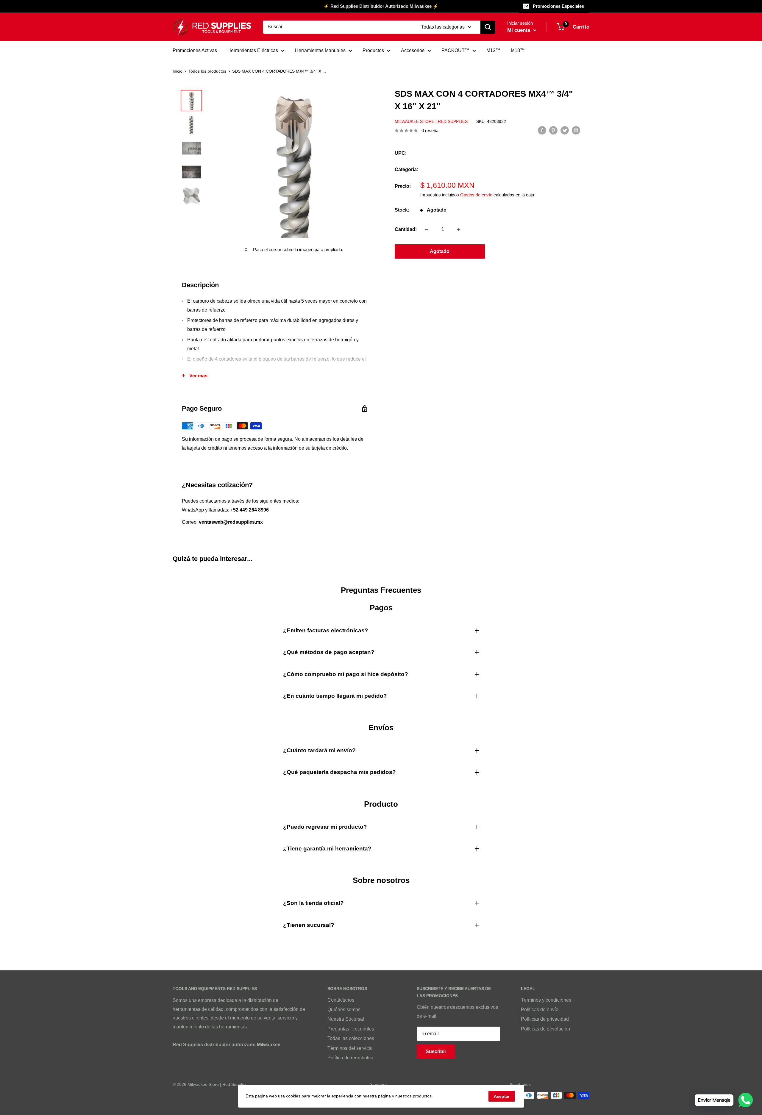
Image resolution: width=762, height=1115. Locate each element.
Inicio (177, 71)
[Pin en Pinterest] (553, 130)
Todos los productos (207, 71)
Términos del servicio (350, 1048)
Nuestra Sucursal (345, 1019)
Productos (373, 50)
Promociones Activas (195, 50)
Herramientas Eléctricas (252, 50)
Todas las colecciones (350, 1038)
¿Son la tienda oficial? (313, 903)
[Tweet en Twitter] (564, 130)
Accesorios (412, 50)
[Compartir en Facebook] (542, 130)
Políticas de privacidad (545, 1019)
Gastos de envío (476, 194)
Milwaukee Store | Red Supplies (431, 121)
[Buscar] (487, 27)
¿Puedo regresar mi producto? (325, 827)
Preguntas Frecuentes (350, 1028)
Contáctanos (340, 1000)
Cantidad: (406, 229)
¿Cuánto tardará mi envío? (319, 750)
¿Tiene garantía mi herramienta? (327, 848)
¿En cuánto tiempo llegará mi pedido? (335, 696)
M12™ (493, 50)
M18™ (518, 50)
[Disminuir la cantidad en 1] (427, 229)
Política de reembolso (350, 1057)
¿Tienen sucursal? (308, 925)
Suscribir (436, 1051)
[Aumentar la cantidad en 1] (458, 229)
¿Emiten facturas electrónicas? (325, 630)
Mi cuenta (519, 30)
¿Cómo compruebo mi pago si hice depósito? (345, 674)
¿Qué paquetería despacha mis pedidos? (339, 772)
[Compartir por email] (576, 130)
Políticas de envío (539, 1009)
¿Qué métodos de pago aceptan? (328, 652)
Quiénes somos (343, 1009)
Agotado (439, 251)
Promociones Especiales (558, 6)
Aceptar (502, 1096)
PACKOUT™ (455, 50)
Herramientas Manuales (320, 50)
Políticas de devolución (545, 1028)
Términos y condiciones (546, 1000)
